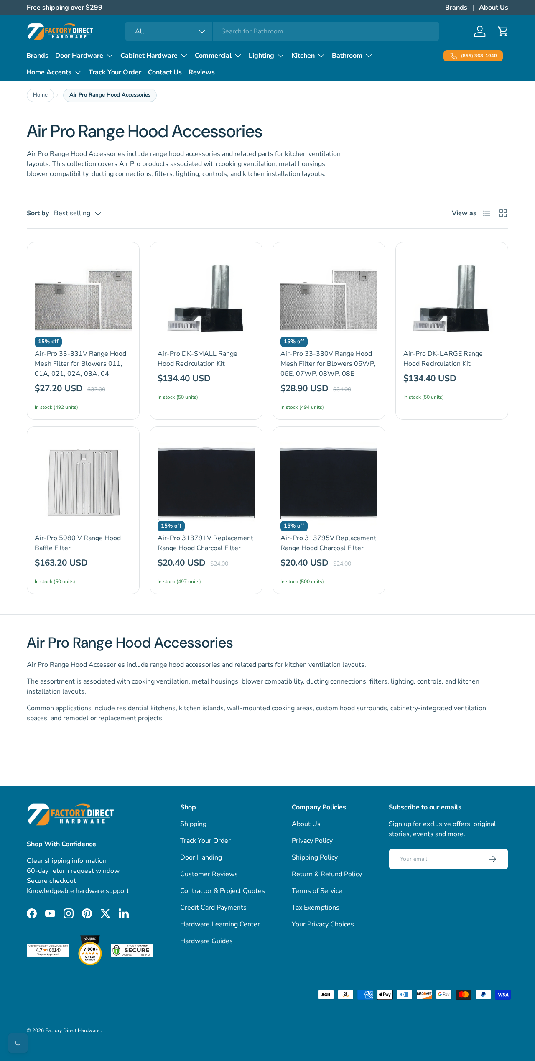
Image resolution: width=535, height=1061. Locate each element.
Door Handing (201, 857)
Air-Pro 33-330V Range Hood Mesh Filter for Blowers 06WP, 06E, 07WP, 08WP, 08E (327, 363)
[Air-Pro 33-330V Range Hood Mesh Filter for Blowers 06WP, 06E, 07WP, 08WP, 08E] (328, 298)
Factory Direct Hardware (73, 1030)
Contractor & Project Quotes (222, 890)
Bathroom (347, 55)
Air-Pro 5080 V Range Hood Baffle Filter (78, 543)
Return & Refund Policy (327, 874)
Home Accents (48, 72)
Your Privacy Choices (323, 924)
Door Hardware (79, 55)
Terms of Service (317, 890)
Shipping (193, 824)
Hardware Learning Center (220, 924)
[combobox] (282, 31)
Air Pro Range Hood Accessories (109, 95)
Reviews (202, 72)
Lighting (261, 55)
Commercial (213, 55)
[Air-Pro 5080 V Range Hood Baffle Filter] (83, 482)
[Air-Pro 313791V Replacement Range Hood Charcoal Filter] (206, 482)
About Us (493, 7)
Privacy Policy (312, 840)
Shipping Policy (315, 857)
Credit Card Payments (213, 907)
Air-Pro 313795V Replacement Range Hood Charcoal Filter (328, 543)
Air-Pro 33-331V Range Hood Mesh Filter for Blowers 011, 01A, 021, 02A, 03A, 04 (80, 363)
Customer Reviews (209, 874)
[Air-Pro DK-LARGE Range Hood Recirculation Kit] (451, 298)
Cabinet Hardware (149, 55)
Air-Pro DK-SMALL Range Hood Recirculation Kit (197, 358)
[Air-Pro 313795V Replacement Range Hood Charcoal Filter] (328, 482)
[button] (503, 31)
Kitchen (303, 55)
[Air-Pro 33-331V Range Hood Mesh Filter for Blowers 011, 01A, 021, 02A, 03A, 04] (83, 298)
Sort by (38, 213)
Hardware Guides (206, 941)
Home (40, 95)
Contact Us (165, 72)
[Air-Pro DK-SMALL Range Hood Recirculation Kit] (206, 298)
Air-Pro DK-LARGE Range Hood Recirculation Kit (443, 358)
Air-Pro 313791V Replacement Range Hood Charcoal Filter (205, 543)
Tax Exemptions (315, 907)
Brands (456, 7)
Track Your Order (115, 72)
